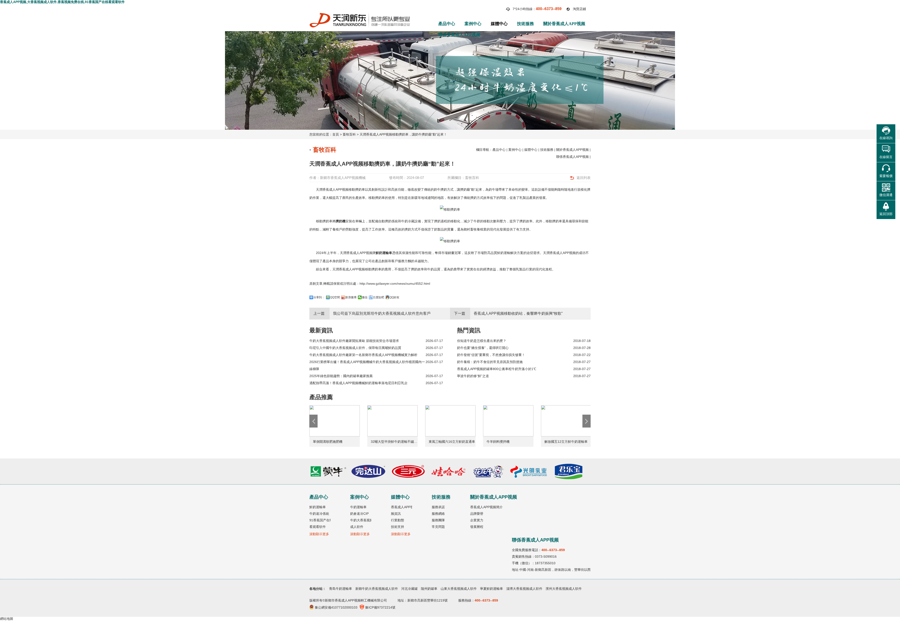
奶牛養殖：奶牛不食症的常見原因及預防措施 (490, 362)
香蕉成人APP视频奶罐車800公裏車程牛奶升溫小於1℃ (496, 369)
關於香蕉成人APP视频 (564, 23)
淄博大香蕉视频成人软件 (524, 589)
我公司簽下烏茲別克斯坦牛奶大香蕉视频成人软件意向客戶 (382, 313)
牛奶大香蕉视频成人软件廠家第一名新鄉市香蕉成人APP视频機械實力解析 (363, 355)
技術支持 (397, 527)
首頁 (335, 134)
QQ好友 (394, 297)
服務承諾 (438, 507)
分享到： (319, 297)
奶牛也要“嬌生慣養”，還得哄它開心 (483, 348)
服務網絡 (438, 513)
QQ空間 (335, 297)
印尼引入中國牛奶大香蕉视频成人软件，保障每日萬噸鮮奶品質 (355, 348)
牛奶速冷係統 (319, 513)
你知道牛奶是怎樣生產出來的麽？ (481, 341)
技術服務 (525, 23)
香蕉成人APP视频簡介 (486, 507)
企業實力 (476, 520)
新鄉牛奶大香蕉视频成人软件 (376, 589)
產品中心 (446, 23)
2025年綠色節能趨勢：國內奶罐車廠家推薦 (341, 376)
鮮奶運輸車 (384, 253)
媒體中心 (499, 23)
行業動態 (397, 520)
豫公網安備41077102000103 (336, 607)
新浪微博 (350, 297)
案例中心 (473, 23)
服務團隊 (438, 520)
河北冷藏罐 (409, 589)
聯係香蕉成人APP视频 (459, 34)
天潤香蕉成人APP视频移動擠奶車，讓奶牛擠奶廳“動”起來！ (403, 134)
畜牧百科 (349, 134)
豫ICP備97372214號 (380, 607)
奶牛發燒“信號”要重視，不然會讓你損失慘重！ (491, 355)
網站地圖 (6, 619)
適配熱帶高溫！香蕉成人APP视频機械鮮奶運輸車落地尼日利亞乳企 (358, 383)
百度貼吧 (378, 297)
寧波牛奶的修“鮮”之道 (473, 376)
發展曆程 (476, 527)
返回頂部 (885, 214)
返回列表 (584, 178)
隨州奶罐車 (429, 589)
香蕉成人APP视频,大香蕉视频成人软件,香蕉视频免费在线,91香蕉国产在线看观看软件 (62, 2)
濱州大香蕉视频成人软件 (564, 589)
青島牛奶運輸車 (340, 589)
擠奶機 (340, 221)
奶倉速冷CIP (359, 513)
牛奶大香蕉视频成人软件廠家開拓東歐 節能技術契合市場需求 (354, 341)
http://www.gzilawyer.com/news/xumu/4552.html (395, 283)
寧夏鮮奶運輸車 (491, 589)
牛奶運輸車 (358, 507)
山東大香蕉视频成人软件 (459, 589)
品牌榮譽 (476, 513)
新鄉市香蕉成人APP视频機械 (343, 178)
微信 (365, 297)
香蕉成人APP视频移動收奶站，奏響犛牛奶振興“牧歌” (518, 313)
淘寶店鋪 (579, 9)
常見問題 (438, 527)
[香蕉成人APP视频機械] (359, 14)
